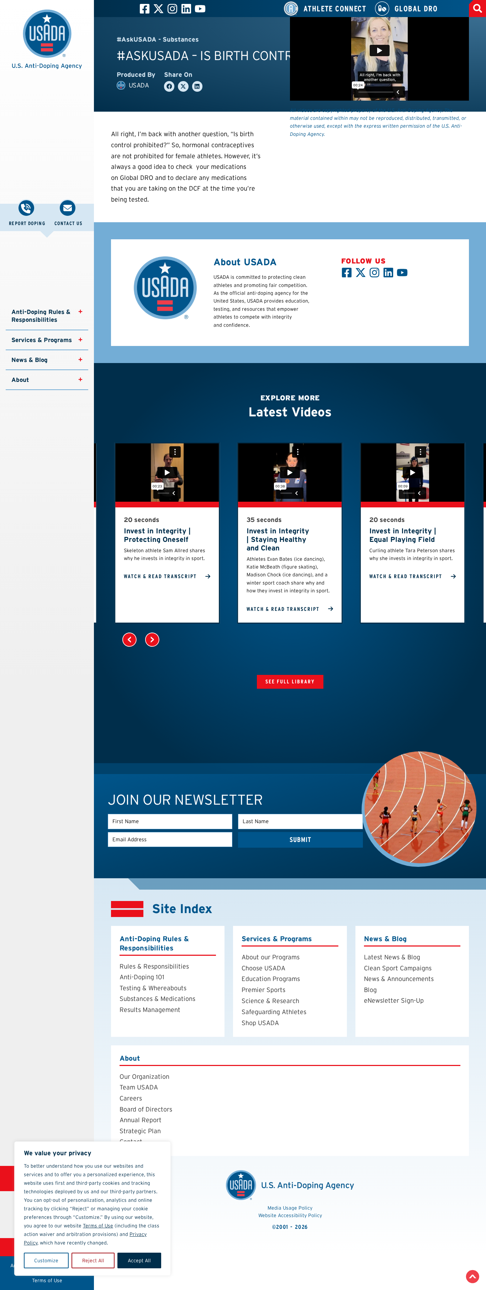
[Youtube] (200, 8)
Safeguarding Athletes (274, 1012)
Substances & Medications (157, 998)
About (20, 379)
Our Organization (144, 1076)
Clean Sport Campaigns (398, 968)
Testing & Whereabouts (153, 988)
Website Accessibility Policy (290, 1215)
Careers (131, 1098)
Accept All (139, 1260)
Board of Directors (146, 1109)
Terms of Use (98, 1225)
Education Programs (271, 978)
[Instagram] (172, 8)
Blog (370, 989)
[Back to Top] (472, 1276)
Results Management (150, 1009)
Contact (131, 1141)
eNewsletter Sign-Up (394, 1000)
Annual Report (141, 1120)
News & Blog (29, 359)
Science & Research (270, 1000)
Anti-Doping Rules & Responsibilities (41, 315)
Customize (46, 1260)
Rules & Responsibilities (154, 966)
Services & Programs (41, 339)
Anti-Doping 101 (142, 977)
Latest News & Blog (392, 957)
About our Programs (271, 957)
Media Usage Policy (290, 1208)
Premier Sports (263, 989)
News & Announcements (399, 978)
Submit (301, 840)
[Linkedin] (186, 8)
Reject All (93, 1260)
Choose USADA (263, 968)
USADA (139, 85)
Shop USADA (260, 1023)
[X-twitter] (158, 8)
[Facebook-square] (144, 8)
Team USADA (139, 1087)
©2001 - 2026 (290, 1227)
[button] (47, 43)
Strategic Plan (140, 1131)
